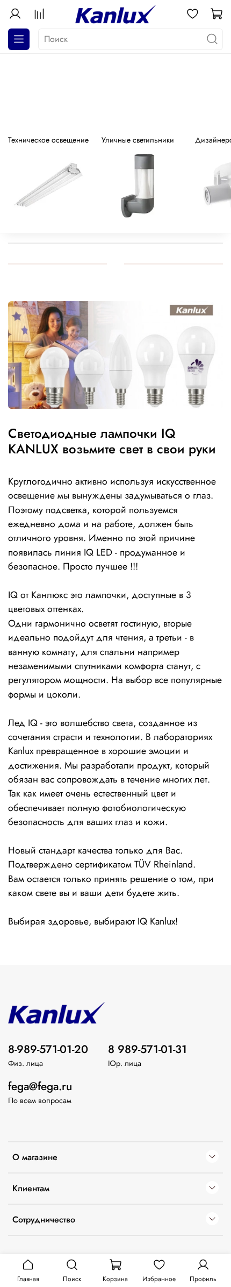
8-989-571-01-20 (48, 1049)
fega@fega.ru (40, 1086)
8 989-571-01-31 (147, 1049)
